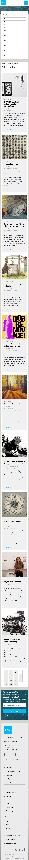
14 (11, 684)
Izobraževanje (10, 807)
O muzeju (8, 764)
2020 (5, 45)
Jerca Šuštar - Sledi (11, 164)
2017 (5, 53)
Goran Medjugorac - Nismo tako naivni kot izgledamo (14, 225)
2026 (5, 30)
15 (15, 684)
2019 (5, 48)
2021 (5, 43)
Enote (7, 800)
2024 (5, 35)
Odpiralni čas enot (11, 821)
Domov (3, 63)
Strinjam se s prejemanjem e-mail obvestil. (14, 716)
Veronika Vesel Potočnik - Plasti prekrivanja (13, 640)
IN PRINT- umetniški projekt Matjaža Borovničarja (12, 104)
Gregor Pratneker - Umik (13, 404)
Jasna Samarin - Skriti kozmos (12, 523)
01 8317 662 (9, 739)
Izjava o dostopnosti (11, 843)
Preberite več (8, 129)
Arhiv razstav (7, 28)
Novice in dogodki (11, 792)
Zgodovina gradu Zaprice (13, 771)
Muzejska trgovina (11, 811)
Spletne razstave (9, 19)
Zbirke (8, 803)
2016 (5, 55)
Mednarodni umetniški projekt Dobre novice (12, 345)
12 (20, 680)
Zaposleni (8, 768)
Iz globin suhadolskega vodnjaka (13, 285)
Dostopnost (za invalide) (13, 836)
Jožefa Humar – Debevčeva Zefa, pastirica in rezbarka (14, 463)
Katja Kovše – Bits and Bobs (14, 581)
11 (15, 680)
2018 (5, 50)
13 (6, 684)
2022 (5, 40)
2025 (5, 33)
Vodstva (8, 828)
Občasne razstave (9, 25)
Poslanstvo (9, 775)
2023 (5, 38)
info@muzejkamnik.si (12, 741)
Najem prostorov (10, 839)
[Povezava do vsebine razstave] (14, 85)
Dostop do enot (10, 832)
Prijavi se (14, 711)
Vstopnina (8, 824)
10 (11, 680)
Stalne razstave (8, 22)
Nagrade (8, 782)
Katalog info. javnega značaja (14, 779)
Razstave (8, 63)
